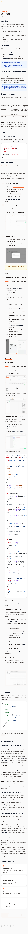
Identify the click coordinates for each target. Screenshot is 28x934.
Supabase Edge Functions (14, 604)
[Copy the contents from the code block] (25, 145)
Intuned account (9, 54)
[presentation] (14, 151)
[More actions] (26, 2)
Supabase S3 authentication (14, 272)
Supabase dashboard (18, 186)
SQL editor (20, 141)
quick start (6, 58)
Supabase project (8, 52)
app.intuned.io (14, 286)
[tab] (5, 165)
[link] (14, 869)
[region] (14, 110)
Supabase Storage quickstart (14, 199)
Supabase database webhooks (15, 651)
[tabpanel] (14, 429)
